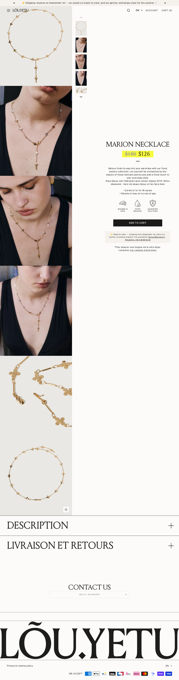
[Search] (128, 10)
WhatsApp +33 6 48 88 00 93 (137, 240)
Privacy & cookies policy (20, 665)
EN (167, 665)
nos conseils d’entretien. (143, 250)
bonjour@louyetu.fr (156, 237)
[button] (81, 97)
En (137, 10)
